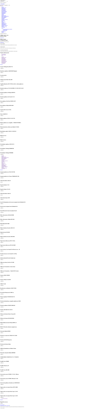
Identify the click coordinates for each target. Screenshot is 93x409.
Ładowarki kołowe (4, 15)
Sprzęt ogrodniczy (4, 54)
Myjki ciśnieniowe (4, 17)
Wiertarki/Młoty (3, 165)
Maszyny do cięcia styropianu (5, 16)
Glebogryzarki (3, 58)
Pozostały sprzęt (5, 30)
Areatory (3, 56)
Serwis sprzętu (2, 404)
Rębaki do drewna (4, 62)
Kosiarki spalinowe (4, 9)
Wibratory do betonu (4, 23)
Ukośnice (3, 22)
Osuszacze (3, 161)
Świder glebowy (4, 163)
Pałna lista (1, 64)
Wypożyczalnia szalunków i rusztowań (4, 405)
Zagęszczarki (3, 27)
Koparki (3, 156)
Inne (2, 55)
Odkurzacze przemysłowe (5, 19)
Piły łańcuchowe (4, 12)
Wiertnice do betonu (4, 24)
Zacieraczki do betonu (4, 26)
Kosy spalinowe (3, 10)
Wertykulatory (3, 13)
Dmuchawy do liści (4, 7)
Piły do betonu (3, 20)
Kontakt (3, 32)
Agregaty (3, 14)
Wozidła (3, 167)
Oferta (2, 28)
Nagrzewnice (3, 159)
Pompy (2, 21)
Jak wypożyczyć (4, 31)
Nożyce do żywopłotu (4, 11)
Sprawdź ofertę (2, 37)
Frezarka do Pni (3, 8)
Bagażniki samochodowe (5, 398)
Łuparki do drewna (4, 60)
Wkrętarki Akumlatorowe (5, 25)
